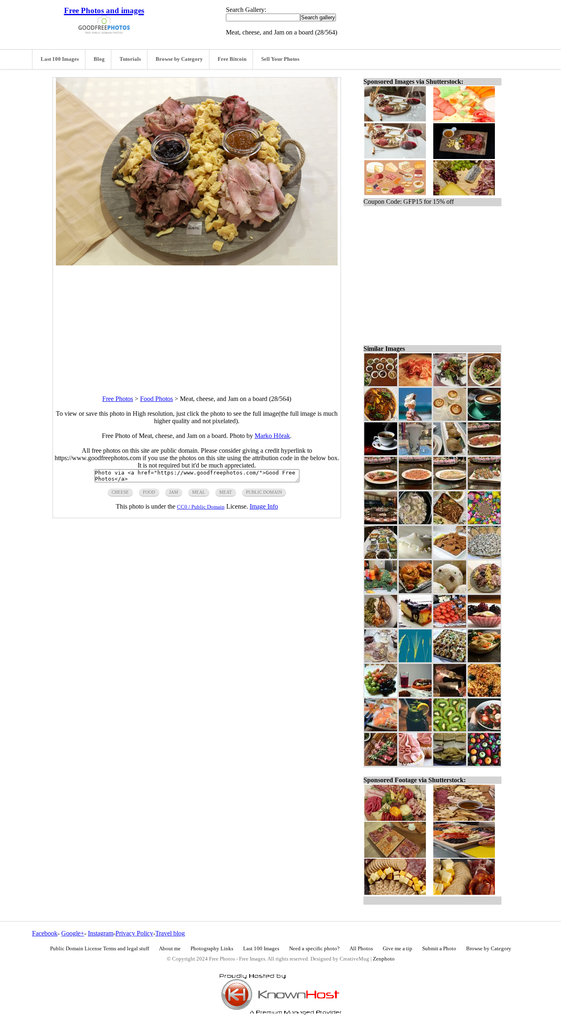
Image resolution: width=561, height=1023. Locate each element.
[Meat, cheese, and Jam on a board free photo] (197, 263)
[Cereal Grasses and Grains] (415, 660)
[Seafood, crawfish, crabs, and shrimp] (449, 625)
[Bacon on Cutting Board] (415, 383)
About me (170, 949)
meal (198, 492)
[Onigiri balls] (449, 591)
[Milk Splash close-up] (415, 556)
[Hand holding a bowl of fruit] (484, 729)
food (149, 492)
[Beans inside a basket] (484, 556)
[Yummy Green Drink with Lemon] (415, 729)
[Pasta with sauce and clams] (484, 694)
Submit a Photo (439, 949)
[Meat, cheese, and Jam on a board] (484, 591)
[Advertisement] (196, 322)
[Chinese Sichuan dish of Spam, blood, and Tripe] (380, 418)
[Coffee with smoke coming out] (380, 452)
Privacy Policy (134, 933)
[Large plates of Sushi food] (380, 729)
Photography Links (212, 949)
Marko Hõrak (272, 435)
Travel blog (170, 933)
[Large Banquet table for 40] (380, 521)
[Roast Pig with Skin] (484, 452)
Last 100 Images (60, 59)
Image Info (264, 506)
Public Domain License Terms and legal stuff (99, 949)
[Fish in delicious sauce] (380, 487)
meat (225, 492)
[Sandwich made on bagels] (484, 660)
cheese (120, 492)
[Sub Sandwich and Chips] (449, 763)
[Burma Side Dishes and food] (380, 383)
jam (173, 492)
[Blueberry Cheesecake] (415, 625)
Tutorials (130, 59)
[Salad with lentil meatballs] (484, 383)
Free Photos (117, 398)
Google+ (72, 933)
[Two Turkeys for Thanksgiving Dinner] (415, 591)
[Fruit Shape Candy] (484, 763)
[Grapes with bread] (380, 694)
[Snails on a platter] (449, 660)
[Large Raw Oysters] (484, 487)
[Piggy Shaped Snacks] (449, 452)
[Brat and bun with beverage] (415, 694)
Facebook (44, 933)
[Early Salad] (449, 383)
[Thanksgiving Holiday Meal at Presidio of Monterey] (380, 591)
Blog (99, 59)
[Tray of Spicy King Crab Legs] (449, 521)
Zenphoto (384, 959)
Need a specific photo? (314, 949)
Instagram (100, 933)
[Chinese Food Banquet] (380, 556)
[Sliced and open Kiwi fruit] (449, 729)
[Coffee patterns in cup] (484, 418)
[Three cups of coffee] (449, 418)
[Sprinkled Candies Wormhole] (484, 521)
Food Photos (156, 398)
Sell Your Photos (280, 59)
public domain (264, 492)
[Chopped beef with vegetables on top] (380, 763)
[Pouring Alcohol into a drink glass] (449, 694)
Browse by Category (179, 59)
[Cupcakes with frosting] (415, 763)
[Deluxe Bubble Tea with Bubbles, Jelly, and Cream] (415, 452)
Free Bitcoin (232, 59)
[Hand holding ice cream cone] (415, 418)
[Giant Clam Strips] (449, 487)
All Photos (361, 949)
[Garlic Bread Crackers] (449, 556)
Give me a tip (397, 949)
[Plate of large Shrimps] (415, 487)
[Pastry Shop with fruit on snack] (484, 625)
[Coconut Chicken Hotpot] (415, 521)
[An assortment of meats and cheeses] (380, 660)
